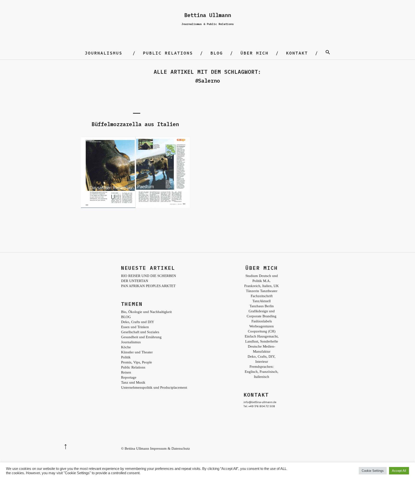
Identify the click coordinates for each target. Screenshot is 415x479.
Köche (126, 347)
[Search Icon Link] (327, 53)
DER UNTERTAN (134, 281)
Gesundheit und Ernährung (141, 337)
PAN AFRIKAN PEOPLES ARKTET (148, 286)
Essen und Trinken (135, 327)
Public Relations (168, 53)
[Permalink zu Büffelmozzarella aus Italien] (135, 207)
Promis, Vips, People (136, 362)
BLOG (216, 53)
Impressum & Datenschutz (170, 448)
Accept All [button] (399, 471)
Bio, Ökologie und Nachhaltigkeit (146, 312)
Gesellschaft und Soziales (140, 332)
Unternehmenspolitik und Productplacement (154, 387)
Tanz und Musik (133, 382)
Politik (126, 357)
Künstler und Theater (137, 352)
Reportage (128, 377)
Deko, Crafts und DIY (137, 322)
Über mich (254, 53)
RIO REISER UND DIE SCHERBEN (148, 276)
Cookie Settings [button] (373, 471)
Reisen (126, 372)
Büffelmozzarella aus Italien (135, 124)
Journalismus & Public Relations (208, 24)
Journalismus (103, 53)
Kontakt (297, 53)
